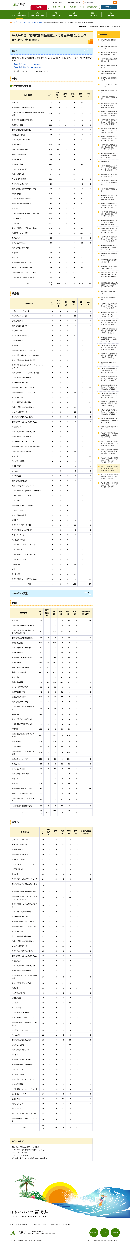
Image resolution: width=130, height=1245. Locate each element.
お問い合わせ (94, 1232)
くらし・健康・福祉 (24, 22)
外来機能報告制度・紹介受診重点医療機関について (109, 53)
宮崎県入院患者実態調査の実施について (109, 261)
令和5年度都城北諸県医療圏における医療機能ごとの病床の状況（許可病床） (109, 122)
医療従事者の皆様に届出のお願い (109, 292)
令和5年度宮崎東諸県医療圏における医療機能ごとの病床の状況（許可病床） (109, 113)
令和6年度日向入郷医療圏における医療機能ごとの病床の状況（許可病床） (109, 205)
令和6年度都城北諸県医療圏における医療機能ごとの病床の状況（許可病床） (109, 239)
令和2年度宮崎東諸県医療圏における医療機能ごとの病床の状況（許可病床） (109, 387)
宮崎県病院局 (105, 161)
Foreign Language (75, 2)
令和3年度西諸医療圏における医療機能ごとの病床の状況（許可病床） (109, 339)
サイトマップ (55, 1224)
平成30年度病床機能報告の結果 (109, 428)
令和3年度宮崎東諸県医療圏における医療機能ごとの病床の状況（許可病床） (109, 322)
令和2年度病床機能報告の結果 (109, 363)
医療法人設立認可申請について (109, 41)
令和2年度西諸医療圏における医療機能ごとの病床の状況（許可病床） (109, 420)
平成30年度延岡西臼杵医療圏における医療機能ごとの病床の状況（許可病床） (109, 452)
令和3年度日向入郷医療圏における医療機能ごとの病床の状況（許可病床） (109, 314)
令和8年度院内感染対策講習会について (109, 60)
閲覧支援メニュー (60, 2)
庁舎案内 (115, 1232)
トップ (14, 22)
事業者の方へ (109, 7)
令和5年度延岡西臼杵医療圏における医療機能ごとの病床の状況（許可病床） (109, 105)
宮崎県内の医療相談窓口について (109, 79)
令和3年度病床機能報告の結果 (109, 298)
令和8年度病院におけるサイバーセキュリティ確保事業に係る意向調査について (109, 168)
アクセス (104, 1232)
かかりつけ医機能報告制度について (109, 85)
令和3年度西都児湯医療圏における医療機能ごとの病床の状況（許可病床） (109, 331)
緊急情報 (39, 7)
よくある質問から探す (91, 7)
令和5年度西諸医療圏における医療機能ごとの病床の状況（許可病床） (109, 155)
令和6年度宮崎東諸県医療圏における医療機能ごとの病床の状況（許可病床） (109, 222)
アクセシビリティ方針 (39, 1224)
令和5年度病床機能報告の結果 (109, 98)
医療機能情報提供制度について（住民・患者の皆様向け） (109, 182)
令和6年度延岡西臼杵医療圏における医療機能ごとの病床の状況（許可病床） (109, 197)
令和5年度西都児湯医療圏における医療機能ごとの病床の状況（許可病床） (109, 138)
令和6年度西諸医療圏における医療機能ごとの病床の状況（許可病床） (109, 247)
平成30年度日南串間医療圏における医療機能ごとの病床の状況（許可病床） (109, 476)
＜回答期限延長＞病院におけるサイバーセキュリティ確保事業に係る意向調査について (109, 275)
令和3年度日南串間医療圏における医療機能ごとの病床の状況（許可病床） (109, 356)
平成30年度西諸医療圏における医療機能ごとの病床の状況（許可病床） (109, 435)
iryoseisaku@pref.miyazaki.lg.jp (36, 1158)
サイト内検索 (84, 2)
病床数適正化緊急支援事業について (109, 47)
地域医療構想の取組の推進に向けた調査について (109, 267)
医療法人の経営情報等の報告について (109, 66)
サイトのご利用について (19, 1224)
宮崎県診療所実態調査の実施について (109, 254)
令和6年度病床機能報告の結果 (109, 190)
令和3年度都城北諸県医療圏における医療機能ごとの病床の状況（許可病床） (109, 347)
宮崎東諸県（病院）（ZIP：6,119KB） (27, 64)
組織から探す (74, 7)
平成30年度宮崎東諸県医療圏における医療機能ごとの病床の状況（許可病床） (109, 468)
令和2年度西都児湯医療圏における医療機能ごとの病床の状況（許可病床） (109, 395)
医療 (33, 22)
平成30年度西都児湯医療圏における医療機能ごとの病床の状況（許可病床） (109, 460)
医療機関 (39, 22)
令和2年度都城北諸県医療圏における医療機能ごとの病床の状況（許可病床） (109, 412)
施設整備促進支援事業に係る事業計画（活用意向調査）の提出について (109, 285)
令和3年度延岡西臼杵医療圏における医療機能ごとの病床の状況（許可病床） (109, 306)
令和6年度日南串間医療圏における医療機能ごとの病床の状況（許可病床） (109, 230)
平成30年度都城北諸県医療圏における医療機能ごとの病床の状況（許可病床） (109, 443)
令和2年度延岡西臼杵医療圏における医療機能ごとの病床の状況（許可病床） (109, 379)
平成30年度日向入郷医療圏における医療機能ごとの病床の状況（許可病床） (109, 485)
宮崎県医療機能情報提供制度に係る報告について (109, 175)
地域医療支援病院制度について (109, 91)
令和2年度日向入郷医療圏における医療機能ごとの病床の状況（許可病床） (109, 370)
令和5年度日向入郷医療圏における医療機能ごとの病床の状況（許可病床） (109, 147)
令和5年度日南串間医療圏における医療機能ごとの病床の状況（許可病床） (109, 130)
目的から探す (56, 7)
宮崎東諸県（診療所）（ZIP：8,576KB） (28, 67)
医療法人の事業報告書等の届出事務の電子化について (109, 72)
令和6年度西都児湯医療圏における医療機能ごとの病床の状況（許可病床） (109, 214)
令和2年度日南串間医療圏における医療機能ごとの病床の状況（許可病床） (109, 404)
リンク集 (67, 1224)
